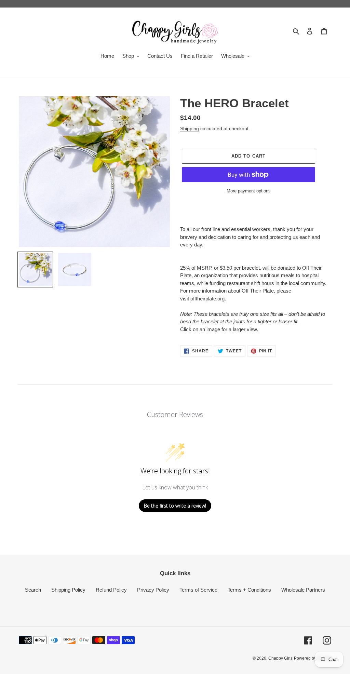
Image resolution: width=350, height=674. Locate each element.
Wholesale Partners (303, 590)
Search (33, 590)
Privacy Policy (153, 590)
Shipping (189, 128)
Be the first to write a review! (175, 505)
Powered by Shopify (312, 658)
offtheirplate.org (207, 298)
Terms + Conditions (249, 590)
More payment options (249, 190)
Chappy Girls (280, 658)
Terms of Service (198, 590)
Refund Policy (111, 590)
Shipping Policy (68, 590)
